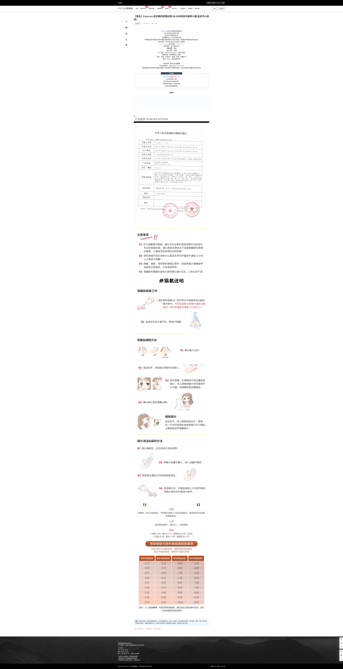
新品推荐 (171, 76)
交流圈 (168, 7)
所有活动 (144, 7)
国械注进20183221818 (176, 66)
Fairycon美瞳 (165, 31)
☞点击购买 (165, 76)
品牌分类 (151, 8)
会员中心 (174, 8)
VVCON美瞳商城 (132, 666)
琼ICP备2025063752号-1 (146, 666)
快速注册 (221, 8)
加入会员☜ (178, 76)
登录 (214, 8)
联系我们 (120, 3)
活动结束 (137, 23)
